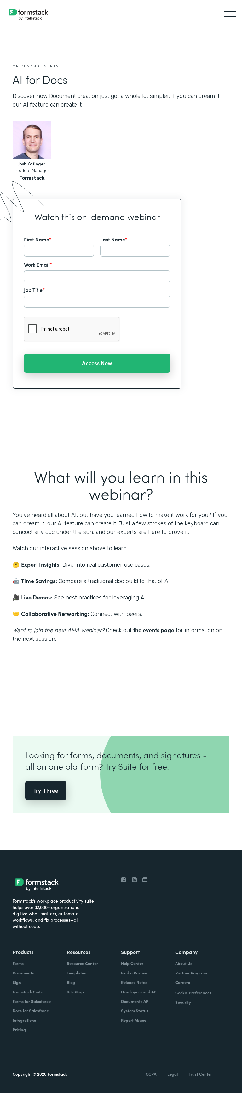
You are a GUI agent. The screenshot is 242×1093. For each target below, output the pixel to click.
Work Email (38, 264)
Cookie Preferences (193, 993)
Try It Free (45, 790)
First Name (38, 239)
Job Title (34, 289)
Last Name (114, 239)
